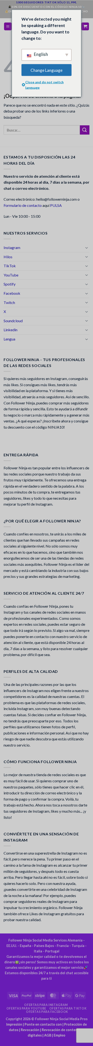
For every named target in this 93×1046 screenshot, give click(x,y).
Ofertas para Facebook (47, 1012)
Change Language (46, 70)
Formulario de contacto (23, 205)
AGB (47, 1035)
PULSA (56, 205)
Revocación (30, 1030)
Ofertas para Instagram (45, 1005)
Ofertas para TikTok (68, 1008)
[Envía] (84, 130)
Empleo (59, 1035)
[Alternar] (86, 247)
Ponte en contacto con (43, 1024)
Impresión (14, 1024)
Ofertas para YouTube (26, 1008)
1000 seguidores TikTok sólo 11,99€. (46, 2)
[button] (8, 26)
